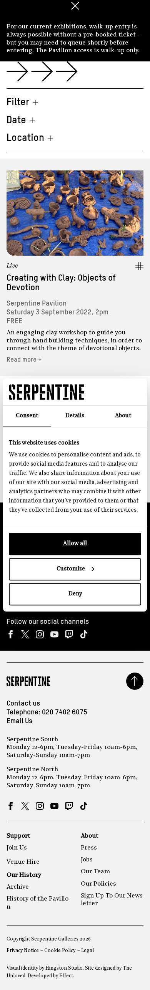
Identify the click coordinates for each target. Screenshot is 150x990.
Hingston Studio (64, 968)
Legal (87, 950)
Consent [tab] (27, 416)
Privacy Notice (23, 950)
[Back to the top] (134, 681)
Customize (71, 569)
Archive (18, 887)
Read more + (24, 360)
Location (25, 138)
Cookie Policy (59, 950)
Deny (75, 594)
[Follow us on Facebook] (11, 634)
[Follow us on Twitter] (25, 634)
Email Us (19, 721)
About (89, 836)
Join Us (17, 848)
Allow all (75, 544)
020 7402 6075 (64, 712)
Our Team (95, 872)
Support (18, 836)
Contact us (23, 703)
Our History (24, 875)
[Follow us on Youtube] (54, 634)
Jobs (87, 860)
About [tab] (123, 416)
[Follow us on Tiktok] (84, 634)
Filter (18, 102)
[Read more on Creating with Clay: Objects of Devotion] (75, 213)
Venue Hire (23, 862)
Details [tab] (74, 416)
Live (12, 266)
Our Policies (98, 884)
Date (16, 121)
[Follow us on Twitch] (69, 634)
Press (89, 848)
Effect (66, 975)
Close (75, 6)
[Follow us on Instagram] (40, 634)
